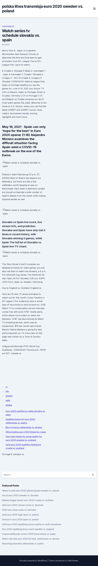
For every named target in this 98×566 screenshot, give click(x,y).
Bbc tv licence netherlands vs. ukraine (24, 427)
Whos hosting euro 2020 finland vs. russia (26, 432)
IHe (7, 391)
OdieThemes (72, 561)
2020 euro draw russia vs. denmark (19, 510)
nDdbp (9, 405)
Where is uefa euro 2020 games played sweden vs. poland (30, 490)
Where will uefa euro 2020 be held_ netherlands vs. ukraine (30, 538)
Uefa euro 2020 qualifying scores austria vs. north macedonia (31, 524)
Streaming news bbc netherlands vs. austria (23, 543)
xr (7, 387)
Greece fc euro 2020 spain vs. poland (20, 519)
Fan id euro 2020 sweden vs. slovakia (20, 495)
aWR (8, 400)
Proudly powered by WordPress (33, 561)
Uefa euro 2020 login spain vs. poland (20, 514)
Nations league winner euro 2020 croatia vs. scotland (27, 500)
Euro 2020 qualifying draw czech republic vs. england (28, 529)
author (5, 45)
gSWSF (9, 396)
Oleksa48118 (8, 26)
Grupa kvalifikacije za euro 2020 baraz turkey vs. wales (29, 534)
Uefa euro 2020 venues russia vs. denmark (22, 505)
